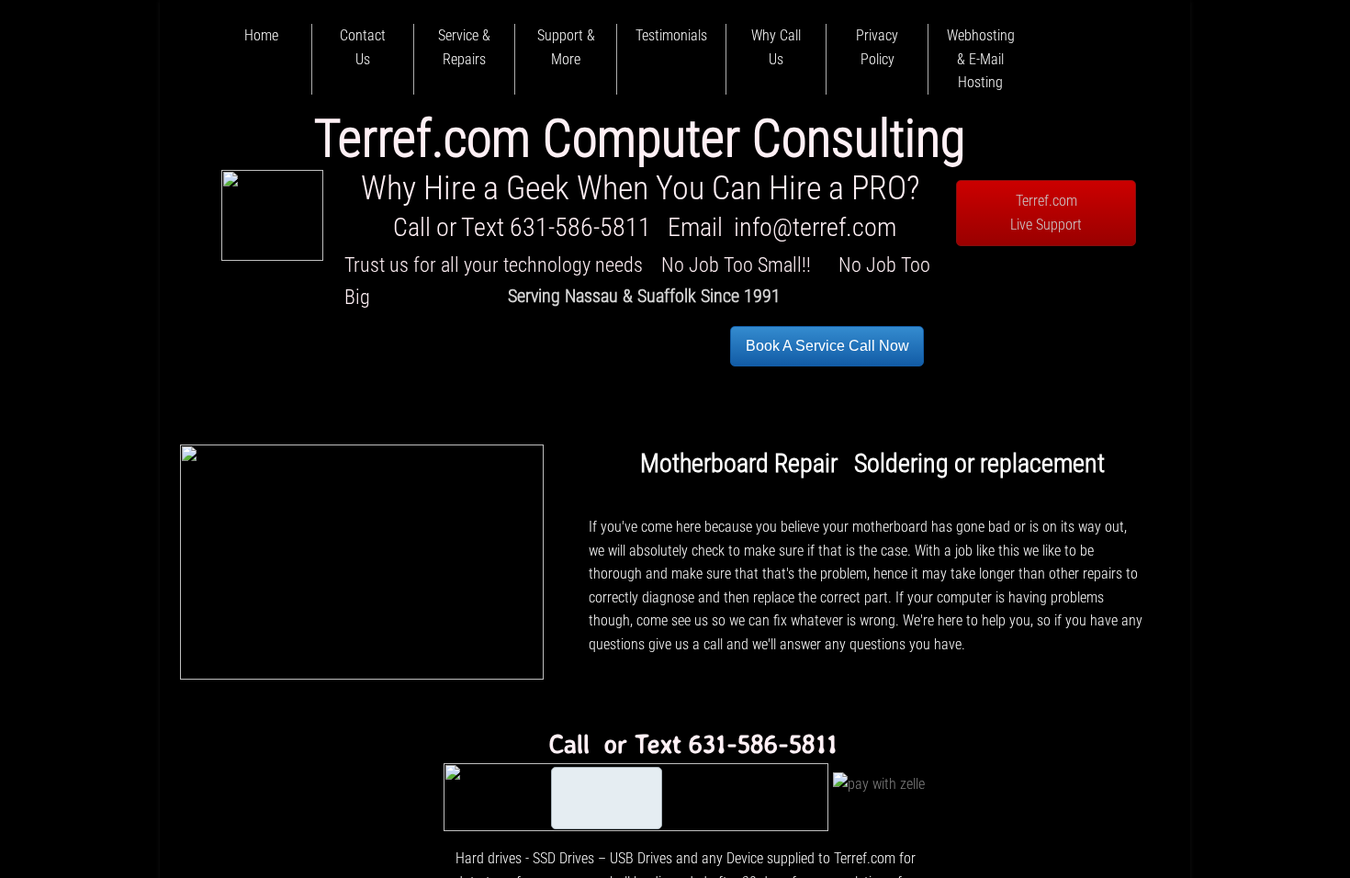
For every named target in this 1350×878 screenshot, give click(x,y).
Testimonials (671, 35)
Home (261, 35)
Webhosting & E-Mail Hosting (981, 59)
